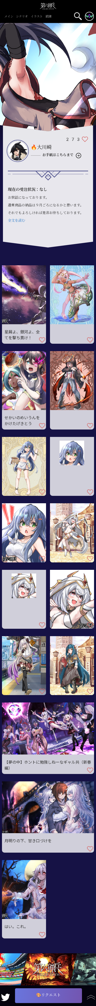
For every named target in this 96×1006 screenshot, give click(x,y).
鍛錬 (48, 16)
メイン (8, 16)
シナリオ (22, 16)
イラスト (37, 16)
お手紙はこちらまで (57, 155)
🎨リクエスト (48, 995)
